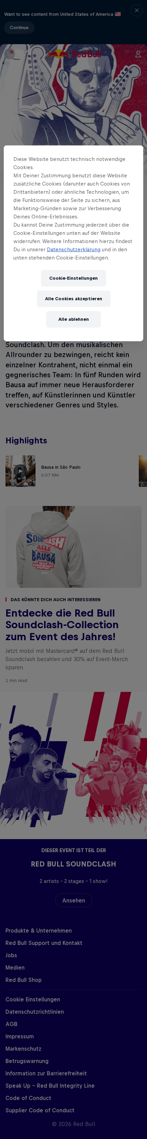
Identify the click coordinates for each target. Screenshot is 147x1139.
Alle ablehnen (73, 319)
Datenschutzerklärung (74, 249)
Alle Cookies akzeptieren (73, 298)
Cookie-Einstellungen (73, 278)
